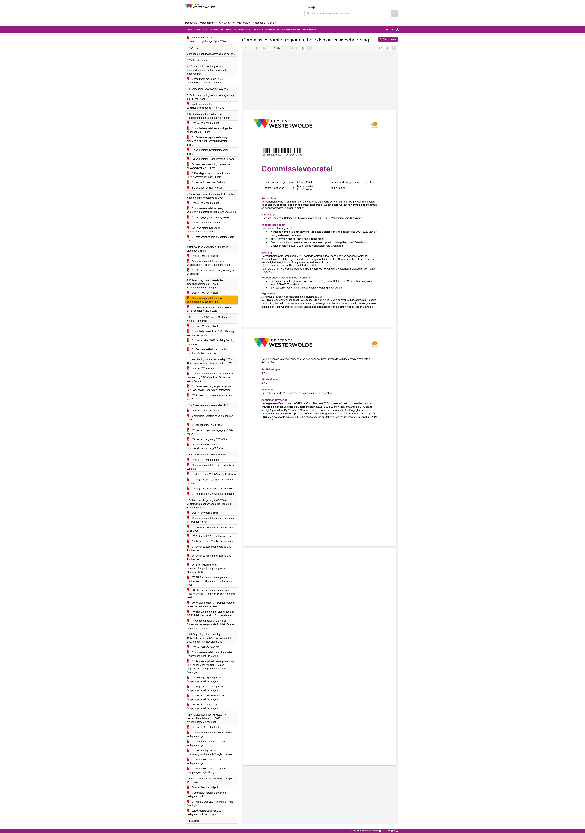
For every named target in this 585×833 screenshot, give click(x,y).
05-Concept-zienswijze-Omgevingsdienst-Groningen (202, 706)
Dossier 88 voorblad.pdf (204, 512)
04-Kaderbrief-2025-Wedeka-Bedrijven (212, 494)
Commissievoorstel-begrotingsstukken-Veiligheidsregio (210, 734)
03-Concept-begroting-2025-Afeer (209, 439)
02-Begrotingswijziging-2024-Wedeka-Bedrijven (210, 481)
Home (204, 29)
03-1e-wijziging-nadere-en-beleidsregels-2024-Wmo (204, 230)
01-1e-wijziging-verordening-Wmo (210, 217)
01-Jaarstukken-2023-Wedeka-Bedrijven (213, 474)
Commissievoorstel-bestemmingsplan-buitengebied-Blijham (210, 130)
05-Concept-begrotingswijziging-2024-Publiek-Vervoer (210, 557)
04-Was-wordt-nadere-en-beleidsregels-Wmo (211, 239)
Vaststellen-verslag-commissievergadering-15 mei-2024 (206, 106)
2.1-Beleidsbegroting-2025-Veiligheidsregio (204, 761)
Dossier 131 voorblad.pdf (205, 647)
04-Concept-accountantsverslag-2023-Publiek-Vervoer (210, 548)
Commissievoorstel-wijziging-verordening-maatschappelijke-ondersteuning (211, 210)
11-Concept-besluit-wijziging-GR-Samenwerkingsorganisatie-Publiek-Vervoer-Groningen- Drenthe (211, 624)
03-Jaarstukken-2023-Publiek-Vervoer (212, 541)
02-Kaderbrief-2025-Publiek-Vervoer (211, 536)
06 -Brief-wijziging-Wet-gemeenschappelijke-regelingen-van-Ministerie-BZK (207, 568)
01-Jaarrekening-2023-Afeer (206, 425)
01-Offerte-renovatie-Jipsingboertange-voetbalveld (210, 272)
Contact (272, 23)
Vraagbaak (259, 23)
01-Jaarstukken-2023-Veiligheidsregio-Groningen (210, 804)
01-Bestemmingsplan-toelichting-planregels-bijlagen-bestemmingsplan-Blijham (207, 141)
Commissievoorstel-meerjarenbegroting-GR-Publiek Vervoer (211, 520)
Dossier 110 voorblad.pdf (205, 727)
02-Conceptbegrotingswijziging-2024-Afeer (210, 432)
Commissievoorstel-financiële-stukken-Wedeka (210, 467)
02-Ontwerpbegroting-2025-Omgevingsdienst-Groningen (204, 679)
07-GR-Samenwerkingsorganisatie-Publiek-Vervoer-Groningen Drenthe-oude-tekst (210, 581)
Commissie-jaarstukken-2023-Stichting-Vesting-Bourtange (211, 333)
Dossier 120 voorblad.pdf (205, 368)
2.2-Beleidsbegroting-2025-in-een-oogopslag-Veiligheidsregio (208, 770)
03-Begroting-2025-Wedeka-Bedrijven (212, 488)
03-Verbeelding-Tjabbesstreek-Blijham (212, 159)
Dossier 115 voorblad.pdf (205, 203)
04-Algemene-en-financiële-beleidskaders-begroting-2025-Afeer (206, 446)
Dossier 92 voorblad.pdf (204, 326)
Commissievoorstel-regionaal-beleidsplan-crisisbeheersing (205, 300)
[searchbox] (346, 13)
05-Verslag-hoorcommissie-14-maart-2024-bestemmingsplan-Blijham (209, 175)
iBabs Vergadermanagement (365, 830)
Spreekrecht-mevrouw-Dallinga (208, 182)
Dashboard (191, 23)
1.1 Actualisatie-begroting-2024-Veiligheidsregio (206, 743)
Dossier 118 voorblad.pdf (205, 410)
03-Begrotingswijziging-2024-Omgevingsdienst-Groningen (205, 688)
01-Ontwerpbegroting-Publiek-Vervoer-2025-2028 (210, 529)
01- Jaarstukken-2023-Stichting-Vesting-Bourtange (211, 342)
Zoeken (308, 7)
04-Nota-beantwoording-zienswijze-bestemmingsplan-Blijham (208, 166)
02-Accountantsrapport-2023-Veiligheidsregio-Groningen (205, 813)
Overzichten (225, 23)
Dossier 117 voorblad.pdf (205, 460)
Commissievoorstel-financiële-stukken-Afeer (210, 418)
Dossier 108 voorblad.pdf (205, 256)
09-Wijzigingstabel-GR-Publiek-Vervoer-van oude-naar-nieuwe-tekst (211, 604)
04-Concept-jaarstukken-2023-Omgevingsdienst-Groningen (206, 697)
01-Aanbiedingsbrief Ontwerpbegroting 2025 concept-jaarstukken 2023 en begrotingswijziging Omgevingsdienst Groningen (210, 667)
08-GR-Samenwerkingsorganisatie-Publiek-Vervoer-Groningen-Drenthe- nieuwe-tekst (211, 594)
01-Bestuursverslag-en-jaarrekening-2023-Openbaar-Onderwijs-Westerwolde (209, 388)
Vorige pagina (390, 39)
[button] (394, 13)
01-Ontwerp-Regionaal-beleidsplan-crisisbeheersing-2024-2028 (209, 309)
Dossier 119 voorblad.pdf (205, 123)
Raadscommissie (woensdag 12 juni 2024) (243, 29)
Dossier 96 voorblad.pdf (204, 787)
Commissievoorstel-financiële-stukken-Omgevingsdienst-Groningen (210, 654)
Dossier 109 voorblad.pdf (205, 292)
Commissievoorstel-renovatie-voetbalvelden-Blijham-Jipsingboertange (208, 263)
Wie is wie (242, 23)
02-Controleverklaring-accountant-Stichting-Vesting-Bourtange (208, 351)
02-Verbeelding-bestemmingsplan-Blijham (208, 152)
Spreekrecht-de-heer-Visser (206, 187)
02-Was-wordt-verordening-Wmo (209, 222)
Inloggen (391, 830)
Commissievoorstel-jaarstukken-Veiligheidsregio (207, 795)
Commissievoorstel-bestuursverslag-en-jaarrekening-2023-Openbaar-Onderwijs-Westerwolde (211, 377)
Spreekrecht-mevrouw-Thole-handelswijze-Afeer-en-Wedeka (205, 81)
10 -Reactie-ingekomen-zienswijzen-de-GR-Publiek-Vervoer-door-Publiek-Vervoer (211, 613)
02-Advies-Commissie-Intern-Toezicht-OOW (210, 397)
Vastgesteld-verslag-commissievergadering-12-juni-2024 (206, 39)
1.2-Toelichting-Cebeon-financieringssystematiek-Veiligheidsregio (209, 752)
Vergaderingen (208, 23)
